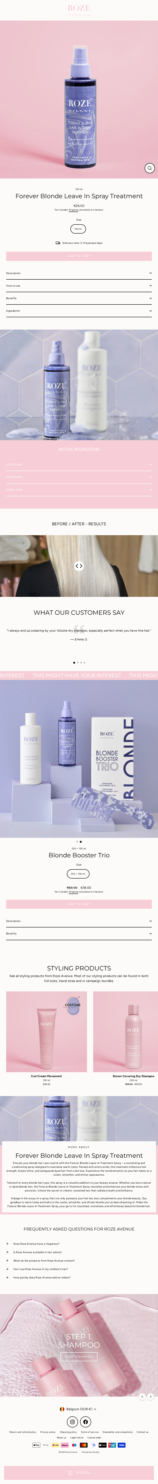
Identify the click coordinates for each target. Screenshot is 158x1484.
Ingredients (13, 310)
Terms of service (90, 1432)
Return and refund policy (22, 1432)
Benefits (11, 298)
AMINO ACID (14, 489)
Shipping (73, 209)
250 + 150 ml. (79, 848)
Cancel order (94, 1437)
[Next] (150, 1396)
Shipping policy (68, 1432)
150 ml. (79, 189)
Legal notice (76, 1437)
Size (78, 219)
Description (13, 273)
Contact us (142, 1432)
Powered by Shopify (91, 1452)
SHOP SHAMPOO (79, 1356)
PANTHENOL (14, 477)
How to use (13, 285)
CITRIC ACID (14, 464)
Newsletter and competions (117, 1432)
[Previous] (142, 1396)
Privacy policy (48, 1432)
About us (61, 1437)
